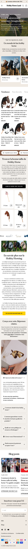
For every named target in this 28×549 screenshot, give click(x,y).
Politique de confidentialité (18, 516)
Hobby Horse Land (14, 5)
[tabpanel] (14, 121)
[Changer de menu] (1, 5)
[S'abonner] (25, 510)
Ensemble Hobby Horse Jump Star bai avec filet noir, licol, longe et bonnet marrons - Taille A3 (7, 114)
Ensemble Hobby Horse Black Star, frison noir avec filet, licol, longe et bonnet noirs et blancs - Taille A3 (20, 114)
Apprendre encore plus (9, 491)
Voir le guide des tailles (14, 186)
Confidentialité (20, 533)
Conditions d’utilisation (7, 533)
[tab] (5, 92)
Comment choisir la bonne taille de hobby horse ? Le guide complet (10, 480)
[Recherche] (23, 5)
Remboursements (6, 536)
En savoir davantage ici (14, 313)
